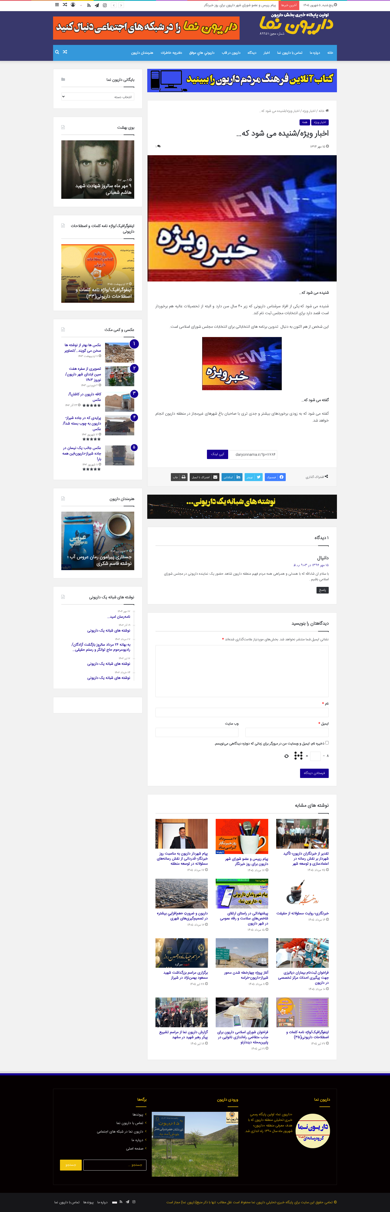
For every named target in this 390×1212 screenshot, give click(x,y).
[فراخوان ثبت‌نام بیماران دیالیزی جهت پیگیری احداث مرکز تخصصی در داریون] (302, 953)
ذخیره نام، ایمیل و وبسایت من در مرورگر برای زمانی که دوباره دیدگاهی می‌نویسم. (269, 744)
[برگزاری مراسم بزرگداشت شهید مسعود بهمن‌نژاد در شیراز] (181, 953)
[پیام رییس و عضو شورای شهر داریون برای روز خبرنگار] (242, 836)
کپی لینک (217, 454)
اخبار (267, 53)
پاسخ (322, 590)
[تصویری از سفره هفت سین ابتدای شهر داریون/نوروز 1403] (119, 376)
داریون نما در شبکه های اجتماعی (120, 1132)
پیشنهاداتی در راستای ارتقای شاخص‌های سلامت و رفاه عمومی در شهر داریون (244, 918)
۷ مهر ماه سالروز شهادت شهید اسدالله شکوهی (103, 189)
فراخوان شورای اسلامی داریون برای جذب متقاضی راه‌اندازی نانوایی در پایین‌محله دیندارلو (242, 1037)
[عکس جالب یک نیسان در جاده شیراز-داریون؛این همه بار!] (119, 455)
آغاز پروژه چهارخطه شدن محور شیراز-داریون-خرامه (246, 975)
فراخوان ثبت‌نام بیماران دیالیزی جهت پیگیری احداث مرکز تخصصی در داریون (303, 978)
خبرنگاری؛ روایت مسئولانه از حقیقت (302, 913)
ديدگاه (252, 53)
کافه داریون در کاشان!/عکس (84, 397)
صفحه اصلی (134, 1149)
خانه (330, 53)
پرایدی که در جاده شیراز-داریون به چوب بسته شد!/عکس (82, 423)
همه (304, 122)
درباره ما (315, 53)
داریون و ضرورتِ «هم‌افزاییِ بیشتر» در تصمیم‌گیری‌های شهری (182, 916)
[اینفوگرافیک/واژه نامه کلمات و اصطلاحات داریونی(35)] (302, 1012)
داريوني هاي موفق (201, 53)
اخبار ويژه (309, 111)
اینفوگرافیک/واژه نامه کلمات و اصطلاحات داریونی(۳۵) (307, 1035)
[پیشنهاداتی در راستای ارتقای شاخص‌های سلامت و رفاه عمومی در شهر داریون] (242, 893)
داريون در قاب (231, 53)
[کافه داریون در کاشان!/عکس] (119, 402)
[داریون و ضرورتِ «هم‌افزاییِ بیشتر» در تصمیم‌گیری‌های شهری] (181, 893)
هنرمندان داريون (142, 53)
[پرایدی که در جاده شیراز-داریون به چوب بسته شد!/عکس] (119, 425)
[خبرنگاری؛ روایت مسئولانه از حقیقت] (302, 893)
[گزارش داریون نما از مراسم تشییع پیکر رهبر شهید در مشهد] (181, 1012)
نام (325, 704)
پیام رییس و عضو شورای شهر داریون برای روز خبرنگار (246, 861)
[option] (97, 169)
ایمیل (323, 724)
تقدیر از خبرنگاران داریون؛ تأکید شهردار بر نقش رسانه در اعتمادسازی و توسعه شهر (306, 859)
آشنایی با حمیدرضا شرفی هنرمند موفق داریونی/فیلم (100, 560)
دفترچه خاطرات (171, 53)
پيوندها (138, 1115)
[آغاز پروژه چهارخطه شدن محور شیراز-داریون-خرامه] (242, 953)
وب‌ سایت (232, 724)
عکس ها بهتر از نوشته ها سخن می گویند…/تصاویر (82, 348)
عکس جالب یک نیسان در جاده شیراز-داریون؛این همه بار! (81, 453)
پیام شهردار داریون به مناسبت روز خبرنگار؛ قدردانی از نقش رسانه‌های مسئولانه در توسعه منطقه (212, 5)
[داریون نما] (297, 24)
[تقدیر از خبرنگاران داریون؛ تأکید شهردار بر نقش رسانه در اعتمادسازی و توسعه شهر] (302, 833)
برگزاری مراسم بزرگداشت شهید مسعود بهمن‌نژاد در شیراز (185, 975)
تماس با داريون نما (289, 53)
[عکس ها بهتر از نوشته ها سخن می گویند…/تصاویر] (119, 353)
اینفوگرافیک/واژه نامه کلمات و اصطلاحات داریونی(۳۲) (103, 293)
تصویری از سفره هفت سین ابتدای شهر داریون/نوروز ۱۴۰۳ (83, 374)
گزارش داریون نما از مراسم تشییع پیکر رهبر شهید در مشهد (183, 1035)
